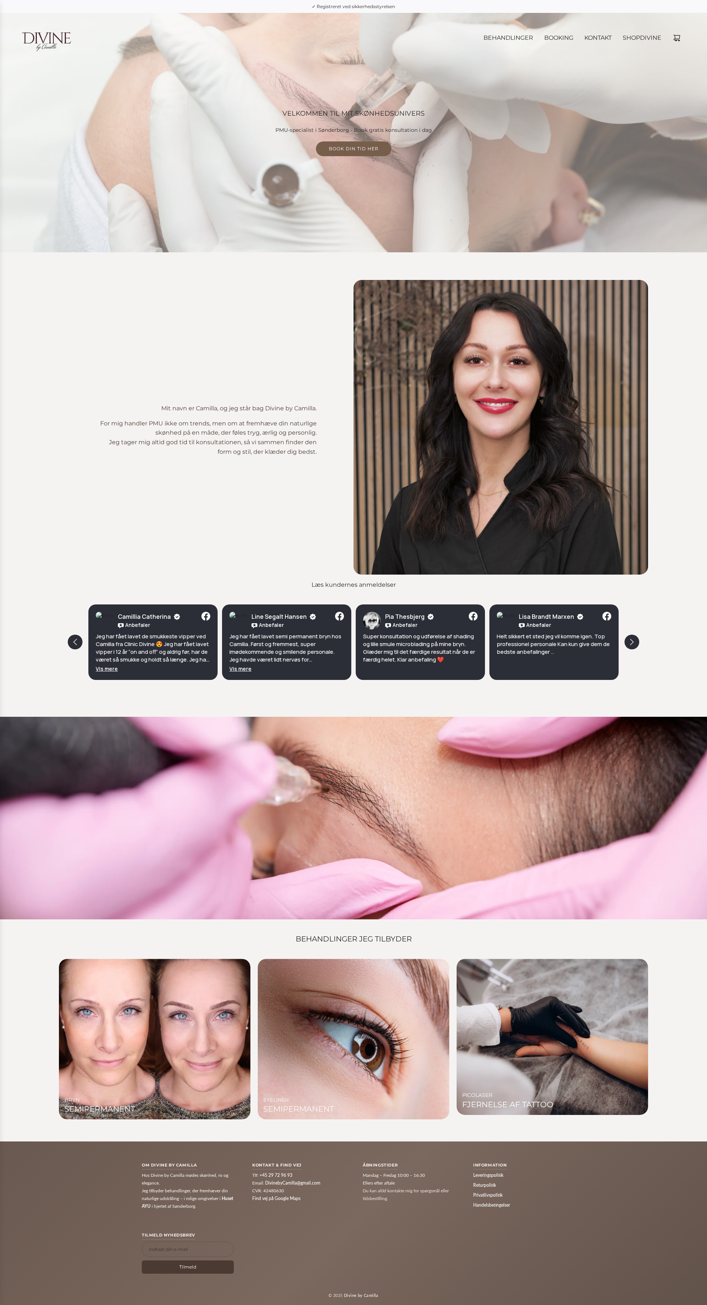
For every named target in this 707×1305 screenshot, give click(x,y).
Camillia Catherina (144, 617)
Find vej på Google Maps (276, 1198)
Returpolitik (484, 1185)
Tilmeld (187, 1267)
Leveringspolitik (488, 1175)
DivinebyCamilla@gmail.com (292, 1183)
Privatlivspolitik (488, 1195)
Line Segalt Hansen (279, 617)
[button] (107, 669)
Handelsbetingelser (491, 1205)
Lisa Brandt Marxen (546, 617)
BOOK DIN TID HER (354, 149)
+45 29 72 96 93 (276, 1175)
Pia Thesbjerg (405, 617)
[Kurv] (677, 38)
